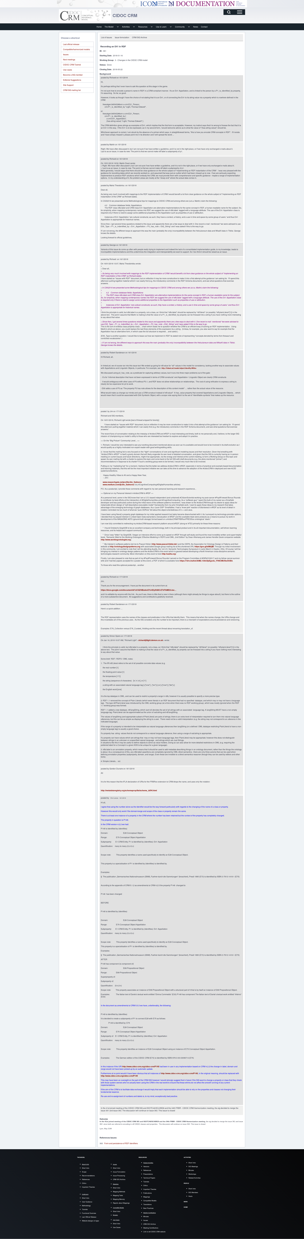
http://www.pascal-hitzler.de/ (164, 544)
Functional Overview (89, 1213)
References (86, 1179)
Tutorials (85, 1209)
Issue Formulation (119, 1172)
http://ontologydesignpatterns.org (125, 546)
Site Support (68, 85)
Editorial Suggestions (72, 80)
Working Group (106, 60)
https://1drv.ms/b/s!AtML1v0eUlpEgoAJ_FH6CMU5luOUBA (206, 560)
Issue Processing (119, 1175)
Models (115, 1215)
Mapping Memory (119, 1199)
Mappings (146, 1197)
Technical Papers (149, 1178)
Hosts (190, 1196)
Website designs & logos (90, 1221)
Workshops (192, 1174)
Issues (66, 54)
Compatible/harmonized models (76, 49)
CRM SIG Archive (119, 1179)
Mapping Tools (118, 1195)
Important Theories (88, 1187)
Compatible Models (150, 1200)
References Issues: (108, 1137)
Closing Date (105, 69)
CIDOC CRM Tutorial (72, 64)
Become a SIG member (73, 74)
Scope (84, 1172)
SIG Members (193, 1192)
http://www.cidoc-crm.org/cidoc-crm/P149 (119, 1075)
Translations (147, 1204)
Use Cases (117, 1227)
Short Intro (85, 1168)
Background (105, 74)
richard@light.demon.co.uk (150, 640)
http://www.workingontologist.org (116, 539)
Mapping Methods (119, 1191)
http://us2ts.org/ (169, 553)
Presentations (148, 1174)
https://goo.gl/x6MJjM (204, 546)
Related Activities (194, 1178)
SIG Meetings (193, 1166)
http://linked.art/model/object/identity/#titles (179, 368)
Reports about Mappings (121, 1203)
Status (102, 65)
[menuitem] (99, 26)
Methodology (86, 1205)
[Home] (85, 15)
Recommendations (88, 1175)
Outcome (104, 1119)
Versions (146, 1166)
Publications (147, 1193)
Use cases (67, 69)
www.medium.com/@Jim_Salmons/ (118, 484)
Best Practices (148, 1208)
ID (101, 51)
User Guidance (87, 1202)
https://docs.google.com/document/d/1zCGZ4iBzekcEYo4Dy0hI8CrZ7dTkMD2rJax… (138, 590)
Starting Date (105, 55)
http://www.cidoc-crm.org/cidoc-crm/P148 (140, 1066)
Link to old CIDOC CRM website (154, 1231)
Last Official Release (89, 1217)
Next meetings (69, 59)
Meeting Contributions (150, 1228)
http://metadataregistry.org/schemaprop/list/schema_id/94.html (129, 790)
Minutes (146, 1216)
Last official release (71, 44)
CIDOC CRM (125, 15)
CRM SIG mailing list (72, 90)
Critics (84, 1183)
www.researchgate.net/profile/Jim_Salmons (122, 482)
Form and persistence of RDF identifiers (121, 1143)
